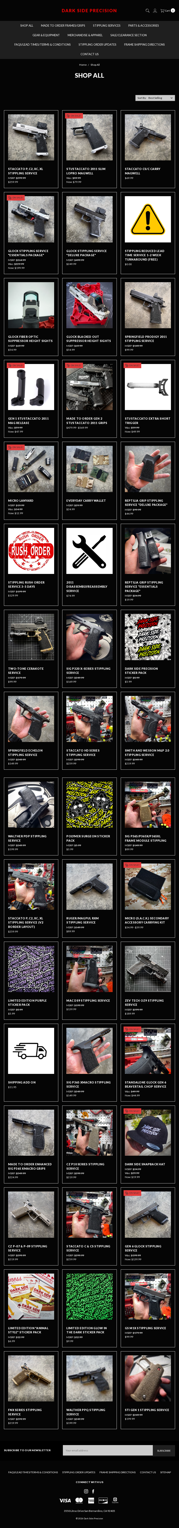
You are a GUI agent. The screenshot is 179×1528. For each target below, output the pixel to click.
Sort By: (142, 98)
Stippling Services (106, 25)
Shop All (26, 25)
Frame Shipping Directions (144, 44)
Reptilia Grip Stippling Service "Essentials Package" (144, 587)
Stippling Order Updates (97, 44)
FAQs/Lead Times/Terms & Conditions (42, 44)
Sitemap (165, 1472)
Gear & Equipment (46, 35)
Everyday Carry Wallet (86, 500)
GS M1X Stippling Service (145, 1328)
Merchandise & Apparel (85, 35)
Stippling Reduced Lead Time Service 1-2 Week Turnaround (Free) (145, 255)
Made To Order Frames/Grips (63, 25)
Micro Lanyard (20, 500)
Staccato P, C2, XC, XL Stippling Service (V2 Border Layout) (25, 923)
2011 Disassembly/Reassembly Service (86, 587)
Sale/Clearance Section (128, 35)
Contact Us (90, 54)
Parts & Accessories (143, 25)
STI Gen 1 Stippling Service (147, 1410)
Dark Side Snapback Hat (145, 1164)
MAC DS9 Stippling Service (88, 1000)
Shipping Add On (22, 1082)
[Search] (147, 10)
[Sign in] (154, 10)
